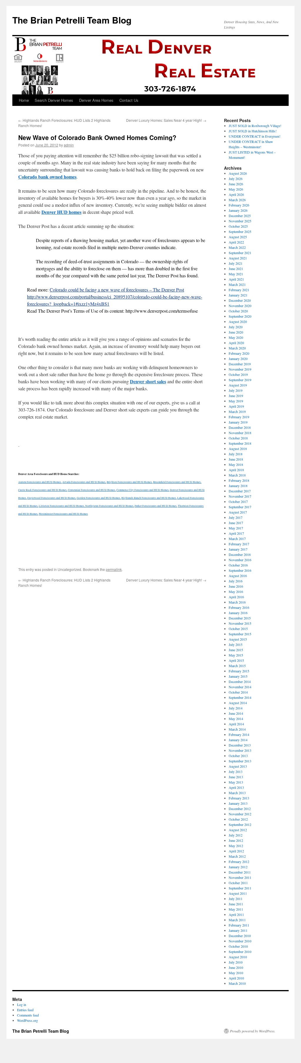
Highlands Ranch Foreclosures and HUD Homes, (149, 498)
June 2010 (236, 967)
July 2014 (236, 708)
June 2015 (236, 649)
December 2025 (240, 215)
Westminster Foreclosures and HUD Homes (63, 514)
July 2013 (236, 771)
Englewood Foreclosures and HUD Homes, (51, 498)
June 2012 (236, 840)
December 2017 (240, 491)
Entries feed (25, 1009)
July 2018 (236, 453)
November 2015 (240, 623)
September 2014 (240, 697)
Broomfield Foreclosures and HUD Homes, (177, 482)
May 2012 (236, 845)
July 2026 (236, 178)
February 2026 (239, 205)
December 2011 (240, 872)
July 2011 (236, 898)
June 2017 (236, 522)
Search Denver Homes (54, 100)
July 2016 (236, 581)
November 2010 (240, 941)
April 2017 (236, 533)
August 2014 (238, 702)
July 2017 (236, 517)
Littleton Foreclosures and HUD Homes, (62, 506)
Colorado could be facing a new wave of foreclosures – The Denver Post (117, 289)
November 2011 (240, 877)
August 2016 (238, 575)
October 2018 (238, 438)
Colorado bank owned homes (47, 176)
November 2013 (240, 750)
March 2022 (237, 247)
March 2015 (237, 665)
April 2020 (236, 342)
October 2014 (238, 692)
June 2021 (236, 268)
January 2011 (238, 930)
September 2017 (240, 506)
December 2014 (240, 681)
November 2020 (240, 305)
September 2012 (240, 824)
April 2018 (236, 469)
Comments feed (28, 1015)
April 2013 (236, 787)
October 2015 (238, 628)
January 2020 (238, 358)
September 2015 (240, 634)
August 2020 (238, 321)
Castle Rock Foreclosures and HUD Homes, (42, 490)
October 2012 (238, 819)
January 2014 (238, 739)
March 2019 (237, 411)
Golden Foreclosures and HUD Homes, (99, 498)
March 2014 (237, 729)
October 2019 (238, 374)
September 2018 (240, 443)
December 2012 (240, 808)
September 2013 (240, 761)
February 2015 (239, 671)
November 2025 (240, 221)
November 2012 (240, 814)
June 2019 (236, 395)
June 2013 (236, 776)
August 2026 (238, 173)
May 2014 (236, 718)
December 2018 (240, 427)
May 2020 (236, 337)
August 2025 (238, 236)
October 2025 (238, 226)
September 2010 (240, 951)
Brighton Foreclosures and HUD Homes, (130, 482)
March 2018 (237, 475)
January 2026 (238, 210)
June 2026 (236, 183)
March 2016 (237, 602)
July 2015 (236, 644)
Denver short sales (148, 381)
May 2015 (236, 655)
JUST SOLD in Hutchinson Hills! (253, 131)
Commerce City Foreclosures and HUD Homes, (142, 490)
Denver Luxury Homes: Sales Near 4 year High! (166, 120)
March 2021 (237, 284)
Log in (21, 1004)
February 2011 (239, 925)
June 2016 (236, 586)
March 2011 (237, 919)
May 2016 (236, 591)
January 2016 (238, 612)
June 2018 (236, 459)
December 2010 (240, 935)
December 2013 (240, 745)
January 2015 (238, 676)
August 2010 (238, 956)
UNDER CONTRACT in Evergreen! (254, 136)
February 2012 (239, 861)
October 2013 (238, 755)
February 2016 (239, 607)
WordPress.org (27, 1020)
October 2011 (238, 882)
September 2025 (240, 231)
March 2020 (237, 348)
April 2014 (236, 724)
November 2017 (240, 496)
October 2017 (238, 501)
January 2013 (238, 803)
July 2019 (236, 390)
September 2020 (240, 316)
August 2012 (238, 829)
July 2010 (236, 962)
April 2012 (236, 851)
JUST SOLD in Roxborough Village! (255, 125)
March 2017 (237, 538)
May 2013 (236, 782)
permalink (114, 569)
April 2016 (236, 596)
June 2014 (236, 713)
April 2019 (236, 406)
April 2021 (236, 279)
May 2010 (236, 972)
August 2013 (238, 766)
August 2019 (238, 385)
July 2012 (236, 835)
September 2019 (240, 379)
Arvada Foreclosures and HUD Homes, (84, 482)
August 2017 (238, 512)
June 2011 (236, 904)
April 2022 (236, 242)
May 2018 (236, 464)
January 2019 (238, 422)
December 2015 (240, 618)
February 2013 (239, 798)
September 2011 (240, 888)
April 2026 (236, 194)
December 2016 (240, 554)
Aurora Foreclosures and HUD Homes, (40, 482)
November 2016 (240, 559)
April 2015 (236, 660)
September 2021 (240, 252)
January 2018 (238, 485)
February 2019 (239, 416)
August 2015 (238, 639)
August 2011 (238, 893)
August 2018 (238, 448)
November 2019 (240, 369)
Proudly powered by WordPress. (252, 1031)
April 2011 (236, 914)
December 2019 (240, 363)
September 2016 (240, 570)
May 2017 (236, 528)
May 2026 (236, 189)
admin (69, 144)
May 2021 (236, 273)
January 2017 (238, 549)
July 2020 (236, 326)
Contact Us (128, 100)
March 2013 (237, 792)
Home (24, 100)
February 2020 (239, 353)
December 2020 (240, 300)
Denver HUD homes (61, 212)
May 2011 (236, 909)
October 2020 (238, 311)
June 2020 (236, 332)
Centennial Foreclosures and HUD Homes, (92, 490)
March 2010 (237, 983)
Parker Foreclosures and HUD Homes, (156, 506)
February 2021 (239, 289)
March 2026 (237, 199)
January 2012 (238, 866)
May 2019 (236, 401)
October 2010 (238, 946)
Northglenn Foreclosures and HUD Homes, (109, 506)
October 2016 (238, 565)
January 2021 (238, 295)
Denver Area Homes (96, 100)
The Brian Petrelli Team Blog (71, 20)
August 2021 (238, 258)
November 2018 (240, 432)
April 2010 (236, 978)
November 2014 (240, 686)
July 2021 (236, 263)
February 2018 (239, 480)
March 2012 (237, 856)
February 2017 (239, 544)
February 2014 (239, 734)
